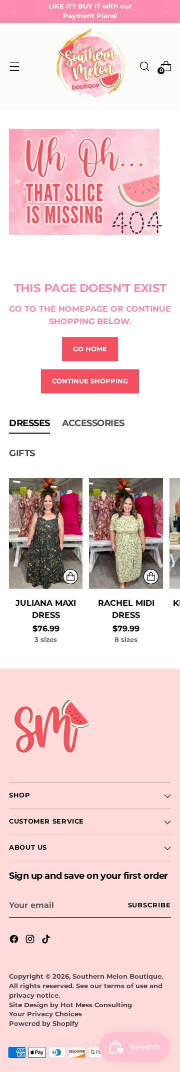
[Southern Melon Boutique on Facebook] (15, 940)
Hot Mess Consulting (96, 1005)
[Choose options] (70, 577)
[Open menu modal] (14, 66)
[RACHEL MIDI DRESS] (125, 533)
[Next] (165, 11)
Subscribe (149, 905)
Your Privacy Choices (45, 1014)
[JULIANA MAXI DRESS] (45, 533)
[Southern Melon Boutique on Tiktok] (47, 940)
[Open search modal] (144, 66)
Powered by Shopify (43, 1023)
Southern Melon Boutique (117, 976)
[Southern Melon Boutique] (90, 66)
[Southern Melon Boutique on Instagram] (31, 940)
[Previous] (15, 11)
